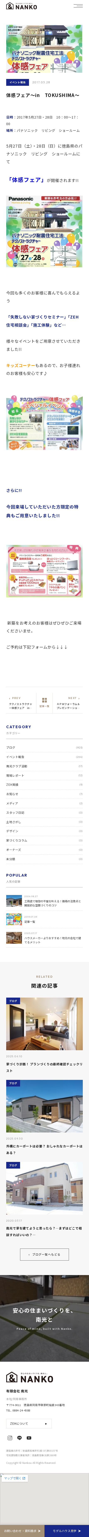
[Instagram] (10, 1438)
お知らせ (44, 794)
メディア (44, 803)
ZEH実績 (44, 784)
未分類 (44, 859)
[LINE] (19, 1438)
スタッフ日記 (44, 812)
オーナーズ (44, 850)
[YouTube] (29, 1438)
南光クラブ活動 (44, 766)
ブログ (44, 747)
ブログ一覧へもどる (44, 1254)
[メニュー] (78, 5)
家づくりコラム (44, 840)
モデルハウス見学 (64, 1531)
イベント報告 (44, 757)
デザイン (44, 831)
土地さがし (44, 822)
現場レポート (44, 775)
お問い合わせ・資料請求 (20, 1531)
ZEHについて (29, 1423)
